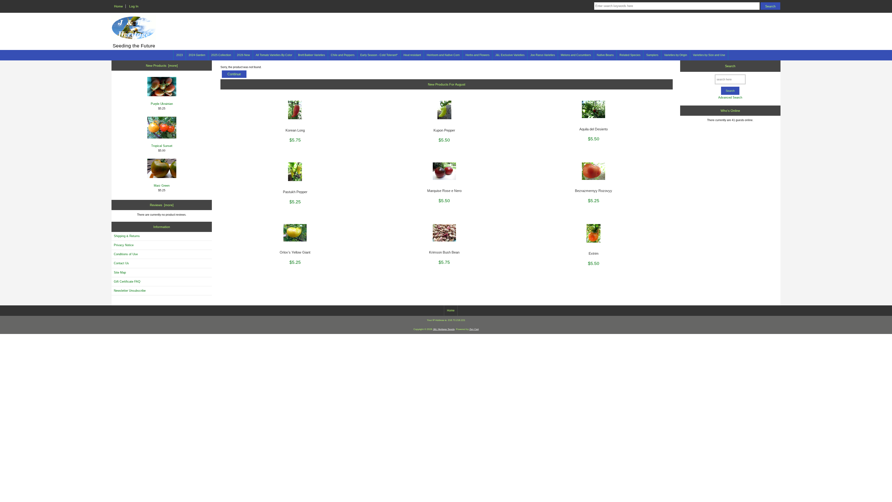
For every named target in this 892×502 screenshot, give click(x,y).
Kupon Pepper (444, 130)
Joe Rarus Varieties (542, 55)
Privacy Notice (124, 245)
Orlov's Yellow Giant (295, 252)
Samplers (652, 55)
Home (118, 6)
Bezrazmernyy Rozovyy (593, 191)
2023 (179, 55)
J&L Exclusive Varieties (510, 55)
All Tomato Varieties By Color (274, 55)
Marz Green (162, 185)
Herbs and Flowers (477, 55)
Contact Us (121, 263)
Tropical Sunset (161, 146)
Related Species (630, 55)
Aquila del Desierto (593, 129)
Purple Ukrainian (162, 104)
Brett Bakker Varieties (311, 55)
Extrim (594, 253)
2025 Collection (221, 55)
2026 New (243, 55)
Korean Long (295, 130)
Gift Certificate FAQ (127, 281)
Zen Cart (474, 329)
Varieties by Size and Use (709, 55)
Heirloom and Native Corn (443, 55)
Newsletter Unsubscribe (130, 290)
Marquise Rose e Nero (444, 191)
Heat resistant (412, 55)
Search (730, 66)
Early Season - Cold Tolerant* (379, 55)
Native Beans (605, 55)
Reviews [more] (162, 205)
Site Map (120, 272)
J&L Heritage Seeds (444, 329)
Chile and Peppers (342, 55)
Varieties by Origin (675, 55)
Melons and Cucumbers (576, 55)
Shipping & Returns (127, 236)
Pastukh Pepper (295, 192)
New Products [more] (162, 65)
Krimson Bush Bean (444, 252)
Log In (133, 6)
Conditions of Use (126, 254)
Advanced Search (730, 97)
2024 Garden (197, 55)
